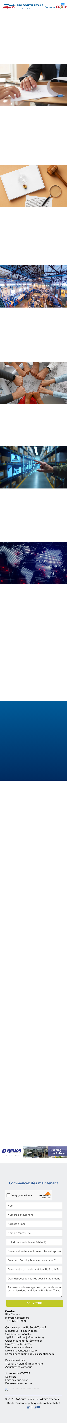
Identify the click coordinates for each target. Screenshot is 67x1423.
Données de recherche (18, 1383)
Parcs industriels (15, 1360)
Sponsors (10, 1377)
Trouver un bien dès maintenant (24, 1363)
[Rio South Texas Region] (34, 5)
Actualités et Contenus (18, 1367)
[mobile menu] (62, 4)
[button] (33, 814)
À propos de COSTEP (17, 1373)
